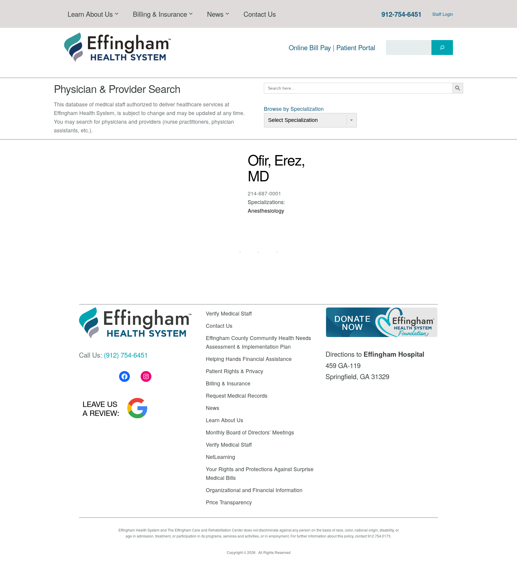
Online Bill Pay (310, 47)
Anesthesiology (266, 210)
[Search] (442, 47)
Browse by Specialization (294, 108)
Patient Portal (355, 47)
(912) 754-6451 (126, 354)
